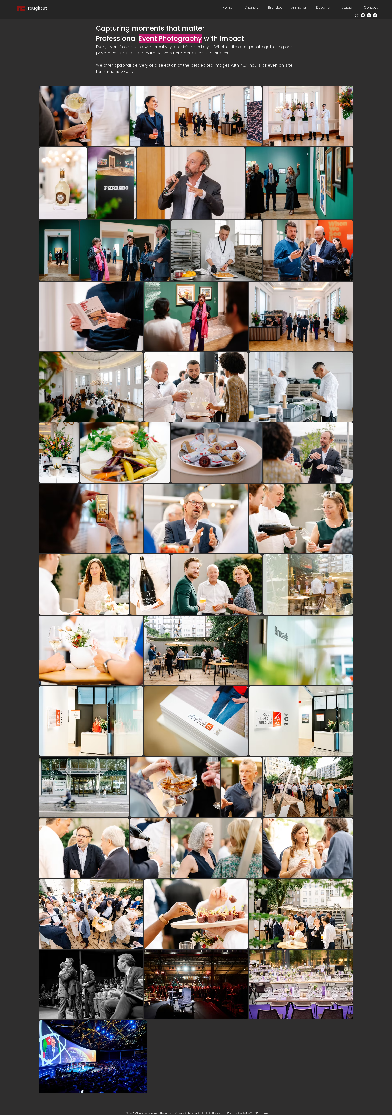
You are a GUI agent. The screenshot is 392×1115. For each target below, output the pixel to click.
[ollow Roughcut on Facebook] (375, 15)
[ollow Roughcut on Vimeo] (363, 15)
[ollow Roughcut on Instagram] (357, 15)
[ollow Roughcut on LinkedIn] (369, 15)
